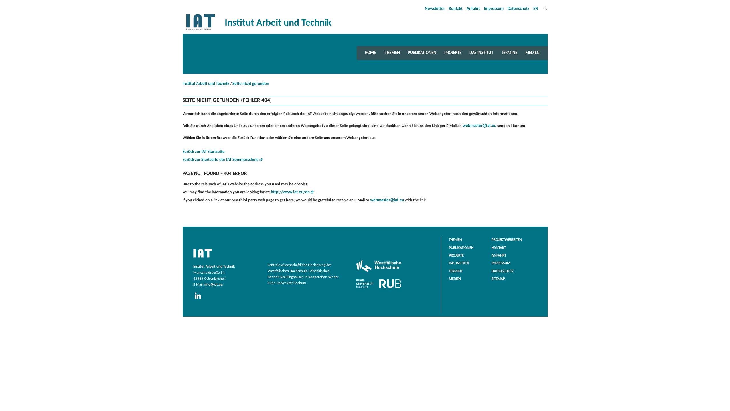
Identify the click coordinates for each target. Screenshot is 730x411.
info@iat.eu (213, 285)
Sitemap (498, 279)
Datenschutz (518, 9)
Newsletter (435, 9)
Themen (392, 53)
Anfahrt (473, 9)
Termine (509, 53)
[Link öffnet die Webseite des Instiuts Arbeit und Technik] (202, 258)
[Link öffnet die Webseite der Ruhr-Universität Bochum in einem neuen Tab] (378, 288)
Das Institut (481, 53)
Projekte (452, 53)
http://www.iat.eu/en (290, 192)
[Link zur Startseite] (200, 30)
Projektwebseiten (507, 240)
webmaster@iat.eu (479, 126)
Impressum (494, 9)
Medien (532, 53)
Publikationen (422, 53)
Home (370, 53)
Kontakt (456, 9)
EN (535, 9)
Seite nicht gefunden (250, 84)
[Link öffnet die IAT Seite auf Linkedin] (199, 299)
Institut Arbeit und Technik (205, 84)
